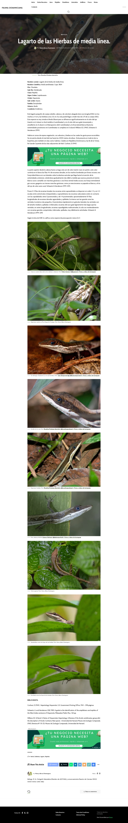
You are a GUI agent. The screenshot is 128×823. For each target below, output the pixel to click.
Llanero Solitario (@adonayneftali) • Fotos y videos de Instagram (61, 537)
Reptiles (47, 756)
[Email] (84, 764)
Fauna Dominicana (12, 8)
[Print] (93, 764)
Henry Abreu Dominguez (47, 48)
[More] (98, 764)
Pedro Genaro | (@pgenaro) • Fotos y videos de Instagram (79, 271)
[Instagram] (100, 773)
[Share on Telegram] (80, 764)
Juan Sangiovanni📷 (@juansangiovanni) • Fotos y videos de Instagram (78, 375)
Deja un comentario (91, 791)
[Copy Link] (89, 764)
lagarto (42, 756)
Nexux (111, 817)
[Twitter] (24, 812)
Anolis (32, 756)
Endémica (37, 756)
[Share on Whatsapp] (71, 764)
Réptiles (64, 34)
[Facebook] (97, 773)
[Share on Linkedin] (75, 764)
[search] (68, 11)
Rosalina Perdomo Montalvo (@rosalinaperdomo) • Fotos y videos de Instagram (67, 429)
